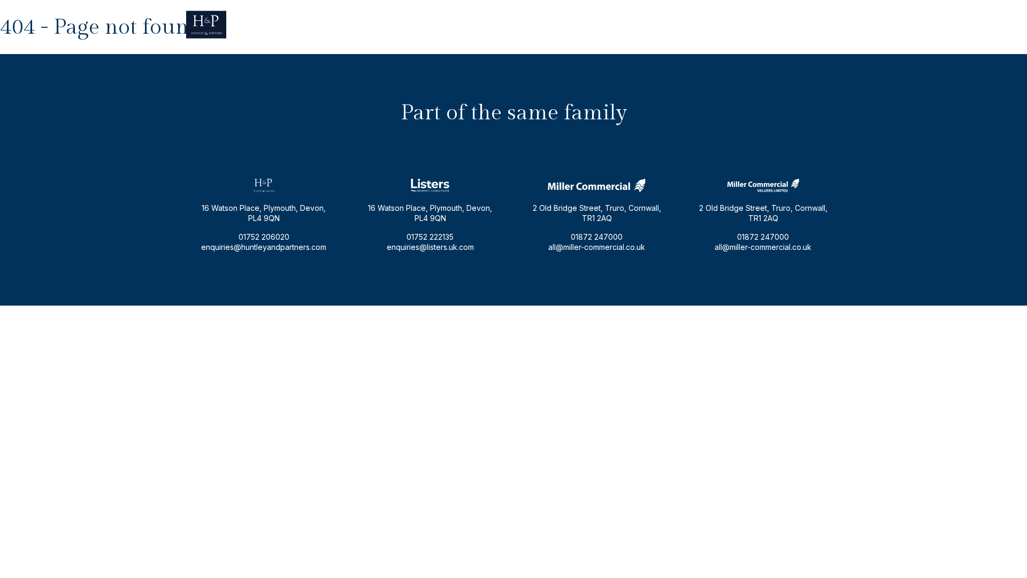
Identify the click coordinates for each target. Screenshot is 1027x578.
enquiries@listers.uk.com (430, 247)
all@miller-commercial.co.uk (596, 247)
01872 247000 (597, 236)
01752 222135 (430, 236)
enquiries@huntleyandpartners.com (717, 24)
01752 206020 (816, 24)
